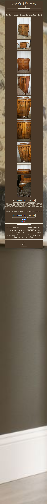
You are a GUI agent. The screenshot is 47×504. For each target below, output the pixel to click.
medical (12, 232)
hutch (34, 235)
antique (29, 235)
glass (15, 237)
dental (23, 237)
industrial (9, 230)
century (13, 235)
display (19, 235)
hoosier (9, 235)
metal (19, 237)
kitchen (31, 237)
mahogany (9, 227)
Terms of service (24, 246)
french (27, 237)
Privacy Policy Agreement (24, 244)
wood (30, 227)
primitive (39, 235)
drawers (24, 230)
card (36, 230)
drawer (18, 232)
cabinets (23, 232)
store (39, 230)
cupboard (14, 230)
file (39, 232)
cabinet (30, 230)
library (31, 232)
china (24, 235)
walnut (21, 227)
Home (24, 241)
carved (35, 232)
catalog (8, 232)
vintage (36, 227)
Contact (24, 243)
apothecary (16, 227)
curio (20, 230)
